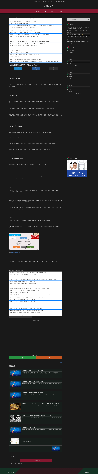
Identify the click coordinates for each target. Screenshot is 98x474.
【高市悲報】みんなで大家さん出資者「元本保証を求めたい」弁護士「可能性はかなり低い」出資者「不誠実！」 (29, 34)
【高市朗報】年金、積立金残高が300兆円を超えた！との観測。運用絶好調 (22, 30)
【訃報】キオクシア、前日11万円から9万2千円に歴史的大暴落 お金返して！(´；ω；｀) (25, 36)
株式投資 (70, 85)
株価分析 (70, 83)
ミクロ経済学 (19, 317)
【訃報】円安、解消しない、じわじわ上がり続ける (18, 292)
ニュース (70, 61)
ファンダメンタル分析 (73, 65)
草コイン (70, 89)
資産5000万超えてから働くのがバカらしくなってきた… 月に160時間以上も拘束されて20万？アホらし (28, 18)
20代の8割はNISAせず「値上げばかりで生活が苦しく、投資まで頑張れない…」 (23, 27)
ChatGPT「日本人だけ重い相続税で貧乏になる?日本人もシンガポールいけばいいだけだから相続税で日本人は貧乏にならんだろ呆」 (33, 25)
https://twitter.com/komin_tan (15, 252)
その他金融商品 (71, 52)
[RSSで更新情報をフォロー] (49, 357)
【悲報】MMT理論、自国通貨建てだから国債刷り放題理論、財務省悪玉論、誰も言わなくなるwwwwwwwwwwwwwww (30, 59)
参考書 (70, 78)
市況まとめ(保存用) (72, 80)
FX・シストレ (71, 50)
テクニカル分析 (71, 59)
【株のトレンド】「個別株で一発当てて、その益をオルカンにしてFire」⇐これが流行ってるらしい (27, 43)
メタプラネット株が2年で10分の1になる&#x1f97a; (18, 23)
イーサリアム (71, 57)
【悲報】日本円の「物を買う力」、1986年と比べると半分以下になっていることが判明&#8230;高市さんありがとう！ (30, 41)
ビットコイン (71, 63)
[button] (88, 19)
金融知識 (30, 317)
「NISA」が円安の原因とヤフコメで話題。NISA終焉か (19, 52)
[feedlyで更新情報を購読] (22, 357)
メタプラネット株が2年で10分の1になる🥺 (75, 34)
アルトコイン (71, 54)
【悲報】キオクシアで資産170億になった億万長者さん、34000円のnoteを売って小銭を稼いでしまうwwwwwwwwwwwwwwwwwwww (33, 61)
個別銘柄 (70, 76)
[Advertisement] (35, 337)
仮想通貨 (70, 74)
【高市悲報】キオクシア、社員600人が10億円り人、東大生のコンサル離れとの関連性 (25, 32)
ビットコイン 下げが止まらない (15, 50)
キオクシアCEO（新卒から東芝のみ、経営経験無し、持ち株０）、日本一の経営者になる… (25, 54)
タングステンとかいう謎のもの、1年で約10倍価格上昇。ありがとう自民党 (22, 21)
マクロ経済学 (12, 317)
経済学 (25, 317)
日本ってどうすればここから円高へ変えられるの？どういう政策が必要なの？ (23, 45)
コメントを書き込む (36, 460)
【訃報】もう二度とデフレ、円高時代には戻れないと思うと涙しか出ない (22, 301)
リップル (70, 72)
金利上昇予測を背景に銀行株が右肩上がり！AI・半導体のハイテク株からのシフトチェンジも (26, 56)
